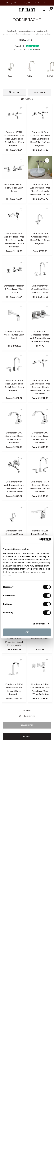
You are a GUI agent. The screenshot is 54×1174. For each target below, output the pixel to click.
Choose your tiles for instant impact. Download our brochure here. (27, 3)
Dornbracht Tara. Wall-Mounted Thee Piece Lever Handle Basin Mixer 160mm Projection (40, 139)
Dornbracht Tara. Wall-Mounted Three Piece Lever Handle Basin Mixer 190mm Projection (40, 387)
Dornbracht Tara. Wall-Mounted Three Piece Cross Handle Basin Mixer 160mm (40, 189)
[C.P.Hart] (27, 10)
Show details (39, 624)
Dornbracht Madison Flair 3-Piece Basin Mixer (14, 187)
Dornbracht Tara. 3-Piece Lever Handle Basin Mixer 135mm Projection (14, 385)
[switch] (47, 595)
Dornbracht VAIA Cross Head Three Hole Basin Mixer (40, 289)
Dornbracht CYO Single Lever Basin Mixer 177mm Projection (39, 437)
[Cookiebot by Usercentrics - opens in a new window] (39, 539)
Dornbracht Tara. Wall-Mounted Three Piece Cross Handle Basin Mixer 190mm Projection (14, 240)
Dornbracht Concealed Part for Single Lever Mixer (40, 635)
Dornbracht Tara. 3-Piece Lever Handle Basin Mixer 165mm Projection (40, 486)
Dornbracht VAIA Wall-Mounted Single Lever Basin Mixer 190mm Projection (14, 486)
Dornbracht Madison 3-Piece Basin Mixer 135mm (14, 289)
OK (27, 632)
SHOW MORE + (27, 40)
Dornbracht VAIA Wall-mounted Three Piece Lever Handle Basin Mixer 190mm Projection (14, 139)
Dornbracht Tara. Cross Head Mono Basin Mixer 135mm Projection (40, 238)
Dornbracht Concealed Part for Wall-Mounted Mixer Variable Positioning (40, 336)
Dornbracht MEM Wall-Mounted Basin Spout (14, 334)
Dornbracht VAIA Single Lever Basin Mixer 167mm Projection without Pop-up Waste (14, 638)
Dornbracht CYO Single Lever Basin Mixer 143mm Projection (14, 437)
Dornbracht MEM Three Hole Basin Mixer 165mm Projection (14, 689)
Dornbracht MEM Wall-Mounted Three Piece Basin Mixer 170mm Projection (40, 689)
